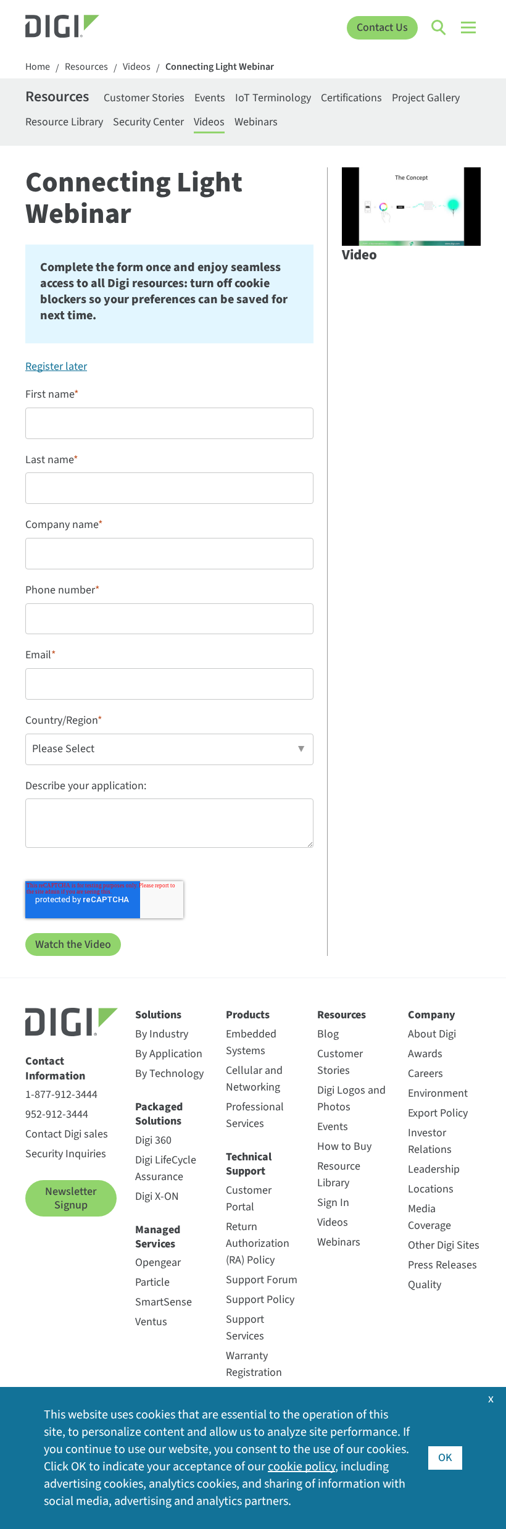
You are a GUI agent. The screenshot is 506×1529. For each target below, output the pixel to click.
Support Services (245, 1328)
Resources (86, 67)
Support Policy (260, 1299)
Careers (425, 1073)
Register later (56, 366)
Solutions (158, 1015)
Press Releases (442, 1265)
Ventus (151, 1322)
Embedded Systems (251, 1042)
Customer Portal (249, 1199)
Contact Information (55, 1068)
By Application (168, 1054)
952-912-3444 (56, 1114)
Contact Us (382, 27)
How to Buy (344, 1146)
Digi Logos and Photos (351, 1099)
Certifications (351, 98)
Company (431, 1015)
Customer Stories (144, 98)
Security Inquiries (65, 1154)
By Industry (161, 1034)
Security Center (148, 122)
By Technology (169, 1073)
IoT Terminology (273, 98)
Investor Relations (430, 1141)
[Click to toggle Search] (439, 27)
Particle (152, 1282)
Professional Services (255, 1115)
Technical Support (249, 1164)
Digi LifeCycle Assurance (165, 1168)
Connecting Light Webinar (219, 67)
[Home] (82, 28)
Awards (425, 1054)
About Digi (432, 1034)
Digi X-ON (157, 1196)
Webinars (256, 122)
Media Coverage (429, 1217)
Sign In (333, 1202)
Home (37, 67)
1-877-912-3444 (61, 1094)
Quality (424, 1284)
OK (445, 1457)
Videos (137, 67)
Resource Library (64, 122)
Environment (438, 1093)
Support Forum (261, 1280)
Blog (328, 1034)
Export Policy (438, 1113)
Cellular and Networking (254, 1079)
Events (209, 98)
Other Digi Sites (443, 1245)
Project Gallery (426, 98)
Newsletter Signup (70, 1198)
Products (248, 1015)
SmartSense (163, 1302)
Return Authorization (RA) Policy (257, 1243)
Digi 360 (153, 1140)
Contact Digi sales (66, 1134)
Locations (431, 1189)
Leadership (434, 1169)
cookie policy (301, 1466)
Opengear (158, 1262)
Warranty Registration (254, 1364)
